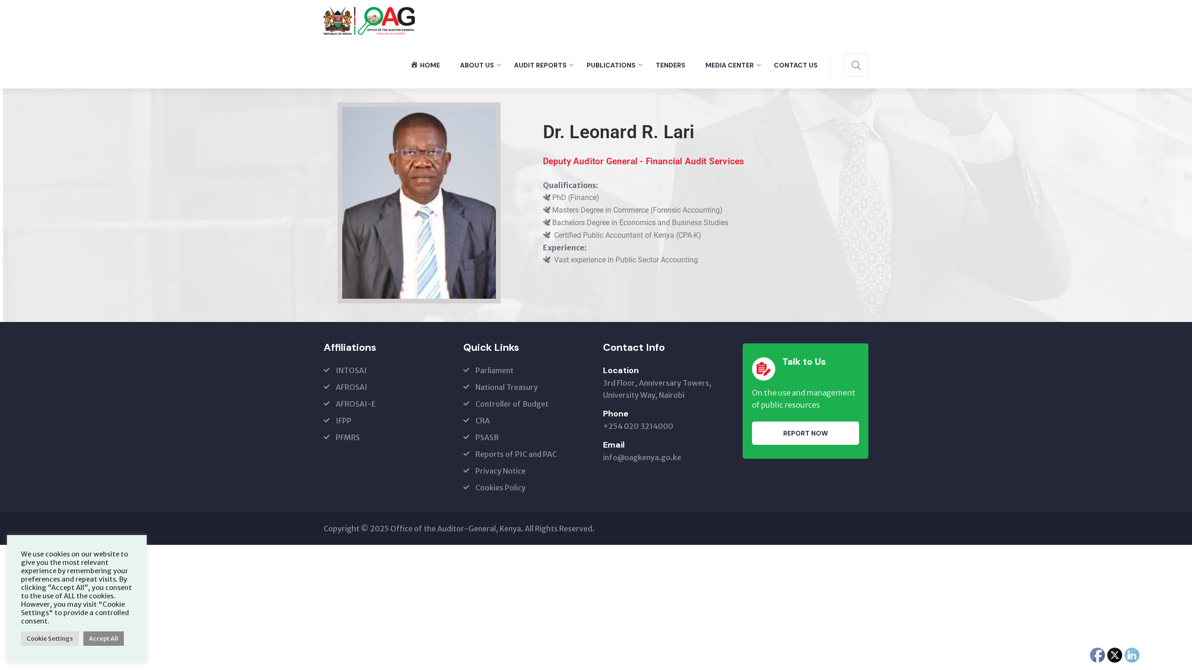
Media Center (729, 65)
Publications (611, 65)
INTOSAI (351, 370)
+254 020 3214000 (638, 426)
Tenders (670, 65)
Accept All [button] (103, 639)
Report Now (805, 433)
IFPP (344, 420)
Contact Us (796, 65)
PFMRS (348, 437)
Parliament (494, 370)
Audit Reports (540, 65)
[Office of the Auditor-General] (369, 20)
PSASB (487, 437)
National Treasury (506, 387)
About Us (477, 65)
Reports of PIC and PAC (516, 454)
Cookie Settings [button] (50, 639)
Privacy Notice (500, 471)
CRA (482, 420)
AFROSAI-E (356, 404)
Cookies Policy (500, 487)
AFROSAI (351, 387)
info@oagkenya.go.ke (642, 457)
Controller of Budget (512, 404)
